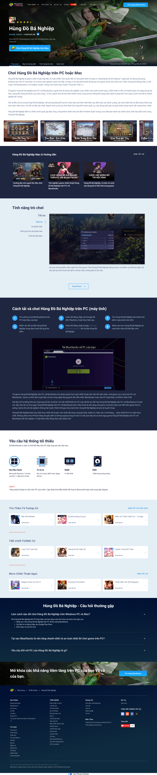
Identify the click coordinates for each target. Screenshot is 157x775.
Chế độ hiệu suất (55, 729)
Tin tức (87, 713)
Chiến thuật (15, 35)
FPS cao (52, 736)
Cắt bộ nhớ (53, 731)
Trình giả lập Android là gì (93, 725)
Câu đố (12, 740)
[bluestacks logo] (16, 5)
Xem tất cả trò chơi (138, 508)
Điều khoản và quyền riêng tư (18, 767)
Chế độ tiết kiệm (55, 718)
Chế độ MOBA (54, 708)
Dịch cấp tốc (54, 721)
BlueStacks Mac (15, 703)
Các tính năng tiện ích (57, 741)
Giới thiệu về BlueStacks (93, 703)
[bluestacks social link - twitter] (136, 714)
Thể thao (13, 750)
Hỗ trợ (93, 4)
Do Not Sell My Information (62, 767)
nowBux (12, 713)
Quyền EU (51, 767)
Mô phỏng (13, 748)
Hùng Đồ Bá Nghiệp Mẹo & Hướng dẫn (34, 154)
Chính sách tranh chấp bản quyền (37, 767)
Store (70, 4)
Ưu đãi (12, 711)
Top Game (13, 730)
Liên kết (83, 4)
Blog (56, 4)
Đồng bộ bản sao (55, 713)
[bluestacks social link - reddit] (127, 714)
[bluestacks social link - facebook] (132, 714)
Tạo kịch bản (54, 734)
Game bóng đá (15, 756)
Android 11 (13, 716)
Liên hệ (87, 708)
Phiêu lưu (13, 735)
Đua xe (12, 743)
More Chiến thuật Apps (23, 573)
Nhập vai (13, 745)
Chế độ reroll (54, 726)
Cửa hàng (13, 708)
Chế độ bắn (53, 706)
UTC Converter (54, 744)
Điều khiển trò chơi (55, 703)
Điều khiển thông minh (57, 724)
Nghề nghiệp (89, 711)
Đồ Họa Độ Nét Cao (56, 739)
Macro (52, 716)
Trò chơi (45, 4)
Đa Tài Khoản (54, 711)
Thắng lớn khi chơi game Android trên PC (98, 722)
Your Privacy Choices (81, 774)
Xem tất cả (139, 154)
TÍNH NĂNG (31, 4)
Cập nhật (124, 703)
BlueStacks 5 (14, 706)
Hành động (13, 732)
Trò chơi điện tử (15, 738)
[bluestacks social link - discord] (122, 714)
